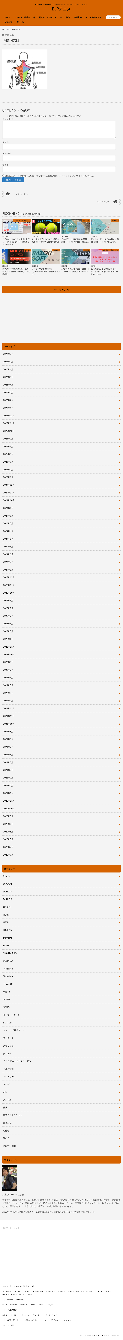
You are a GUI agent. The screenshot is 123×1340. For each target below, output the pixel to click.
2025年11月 (9, 423)
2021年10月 (9, 724)
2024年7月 (8, 523)
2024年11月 (9, 492)
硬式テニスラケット (47, 17)
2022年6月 (8, 677)
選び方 (6, 1138)
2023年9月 (8, 600)
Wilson (6, 991)
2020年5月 (8, 839)
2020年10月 (9, 808)
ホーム (7, 17)
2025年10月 (9, 431)
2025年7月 (8, 438)
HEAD (6, 914)
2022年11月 (9, 646)
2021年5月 (8, 762)
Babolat (6, 876)
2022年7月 (8, 670)
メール (6, 153)
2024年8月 (8, 515)
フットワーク (9, 1076)
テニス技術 (65, 17)
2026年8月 (8, 354)
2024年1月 (8, 569)
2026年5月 (8, 377)
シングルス (8, 1022)
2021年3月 (8, 777)
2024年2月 (8, 562)
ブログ (6, 1084)
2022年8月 (8, 662)
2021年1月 (8, 793)
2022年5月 (8, 685)
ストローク (8, 1038)
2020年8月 (8, 824)
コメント (7, 119)
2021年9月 (8, 731)
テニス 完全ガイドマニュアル (98, 17)
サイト (5, 164)
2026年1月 (8, 408)
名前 (5, 142)
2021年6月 (8, 754)
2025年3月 (8, 461)
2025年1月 (8, 477)
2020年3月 (8, 854)
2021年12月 (9, 708)
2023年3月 (8, 639)
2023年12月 (9, 577)
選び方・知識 (9, 1146)
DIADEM (7, 884)
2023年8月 (8, 608)
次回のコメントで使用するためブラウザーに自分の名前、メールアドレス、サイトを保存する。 (50, 176)
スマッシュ (8, 1045)
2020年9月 (8, 816)
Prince (6, 945)
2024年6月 (8, 531)
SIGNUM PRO (10, 953)
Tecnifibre (8, 968)
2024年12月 (9, 485)
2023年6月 (8, 623)
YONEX (6, 999)
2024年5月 (8, 539)
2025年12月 (9, 415)
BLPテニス (61, 8)
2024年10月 (9, 500)
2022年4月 (8, 693)
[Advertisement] (62, 316)
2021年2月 (8, 785)
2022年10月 (9, 654)
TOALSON (8, 984)
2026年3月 (8, 392)
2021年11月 (9, 716)
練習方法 (78, 17)
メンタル (20, 22)
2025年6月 (8, 446)
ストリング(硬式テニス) (24, 17)
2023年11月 (9, 585)
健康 (5, 1107)
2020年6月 (8, 831)
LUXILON (7, 930)
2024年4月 (8, 546)
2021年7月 (8, 747)
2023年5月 (8, 631)
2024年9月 (8, 508)
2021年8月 (8, 739)
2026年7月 (8, 361)
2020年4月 (8, 847)
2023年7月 (8, 616)
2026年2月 (8, 400)
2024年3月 (8, 554)
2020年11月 (9, 800)
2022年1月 (8, 700)
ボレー (6, 1092)
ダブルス (8, 22)
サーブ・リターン (11, 1015)
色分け (7, 1130)
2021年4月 (8, 770)
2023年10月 (9, 593)
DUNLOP (7, 891)
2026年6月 (8, 369)
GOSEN (6, 907)
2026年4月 (8, 384)
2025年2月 (8, 469)
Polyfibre (7, 938)
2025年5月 (8, 454)
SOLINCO (8, 961)
